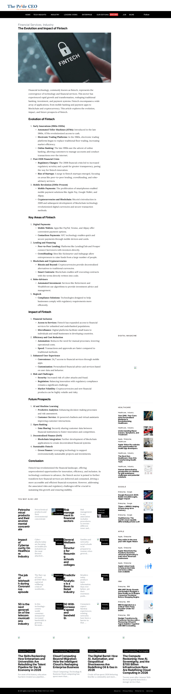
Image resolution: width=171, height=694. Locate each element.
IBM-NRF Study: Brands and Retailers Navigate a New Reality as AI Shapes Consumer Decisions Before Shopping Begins (129, 593)
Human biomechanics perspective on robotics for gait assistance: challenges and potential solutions (128, 473)
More (131, 15)
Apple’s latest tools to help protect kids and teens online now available (126, 569)
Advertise (149, 691)
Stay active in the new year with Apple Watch (128, 540)
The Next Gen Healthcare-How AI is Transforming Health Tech (127, 459)
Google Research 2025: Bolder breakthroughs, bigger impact (128, 497)
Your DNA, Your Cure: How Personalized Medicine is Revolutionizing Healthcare (127, 419)
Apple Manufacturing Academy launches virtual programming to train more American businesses (128, 554)
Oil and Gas (58, 513)
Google (129, 492)
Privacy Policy (128, 691)
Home (27, 15)
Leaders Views (70, 15)
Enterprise (87, 15)
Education (104, 540)
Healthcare (59, 540)
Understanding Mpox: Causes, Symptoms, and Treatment (128, 433)
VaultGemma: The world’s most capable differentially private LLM (129, 520)
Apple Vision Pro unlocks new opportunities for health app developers (129, 446)
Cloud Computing (60, 651)
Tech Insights (39, 15)
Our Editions (107, 15)
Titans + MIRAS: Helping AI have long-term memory (128, 508)
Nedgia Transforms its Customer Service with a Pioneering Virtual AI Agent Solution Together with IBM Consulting (128, 622)
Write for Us (139, 691)
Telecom (59, 608)
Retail (106, 579)
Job (124, 15)
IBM (128, 586)
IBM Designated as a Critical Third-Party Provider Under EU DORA (127, 608)
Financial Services (30, 24)
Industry (55, 15)
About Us (117, 691)
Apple (120, 439)
